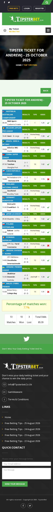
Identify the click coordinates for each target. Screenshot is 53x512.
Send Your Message (15, 484)
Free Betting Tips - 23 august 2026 (22, 435)
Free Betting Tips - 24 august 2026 (22, 429)
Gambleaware (15, 391)
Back (45, 90)
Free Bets (13, 8)
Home (19, 65)
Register (39, 8)
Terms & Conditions (18, 399)
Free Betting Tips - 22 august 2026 (22, 441)
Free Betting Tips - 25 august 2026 (22, 423)
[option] (26, 348)
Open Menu (48, 30)
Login (27, 8)
